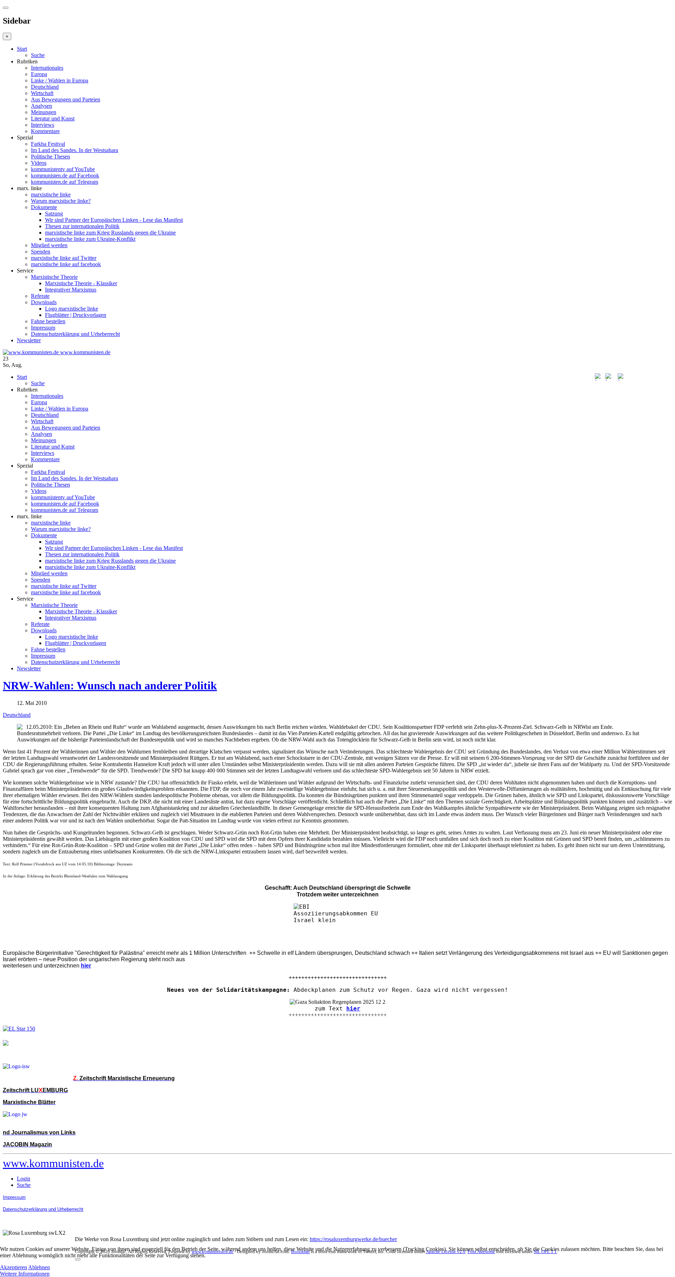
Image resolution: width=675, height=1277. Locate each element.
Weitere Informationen (25, 1274)
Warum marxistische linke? (61, 201)
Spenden (40, 252)
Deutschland (45, 87)
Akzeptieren (13, 1267)
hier (353, 1008)
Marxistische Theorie (54, 277)
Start (22, 49)
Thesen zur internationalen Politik (82, 226)
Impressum (43, 328)
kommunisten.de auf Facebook (65, 176)
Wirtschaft (42, 93)
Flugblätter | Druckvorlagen (75, 315)
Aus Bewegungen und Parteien (65, 99)
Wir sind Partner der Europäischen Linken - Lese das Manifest (114, 220)
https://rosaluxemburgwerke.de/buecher (353, 1239)
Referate (40, 296)
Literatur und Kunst (53, 118)
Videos (38, 163)
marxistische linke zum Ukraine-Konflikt (90, 239)
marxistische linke (51, 195)
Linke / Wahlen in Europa (59, 80)
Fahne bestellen (48, 321)
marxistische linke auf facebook (66, 264)
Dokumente (44, 207)
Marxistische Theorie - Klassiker (81, 283)
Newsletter (29, 340)
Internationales (47, 68)
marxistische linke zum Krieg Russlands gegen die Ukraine (110, 233)
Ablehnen (39, 1267)
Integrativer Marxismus (70, 290)
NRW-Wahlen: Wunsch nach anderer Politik (110, 685)
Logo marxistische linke (71, 309)
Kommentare (45, 131)
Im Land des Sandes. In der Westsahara (74, 150)
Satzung (54, 214)
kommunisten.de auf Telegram (64, 182)
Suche (38, 55)
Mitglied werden (49, 245)
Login (23, 1179)
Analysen (41, 106)
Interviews (42, 125)
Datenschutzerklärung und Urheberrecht (75, 334)
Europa (39, 74)
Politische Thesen (50, 156)
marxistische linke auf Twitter (63, 258)
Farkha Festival (48, 144)
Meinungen (43, 112)
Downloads (44, 302)
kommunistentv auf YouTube (63, 169)
